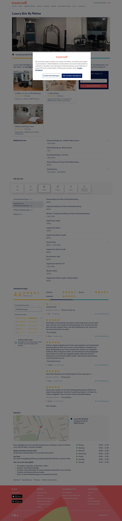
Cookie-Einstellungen (51, 75)
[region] (62, 66)
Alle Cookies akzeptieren (72, 75)
